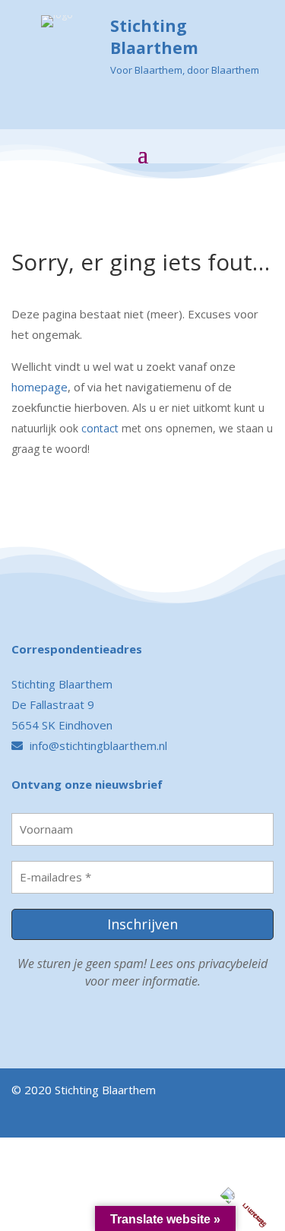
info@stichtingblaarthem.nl (97, 745)
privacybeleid (233, 963)
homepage (39, 386)
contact (100, 428)
